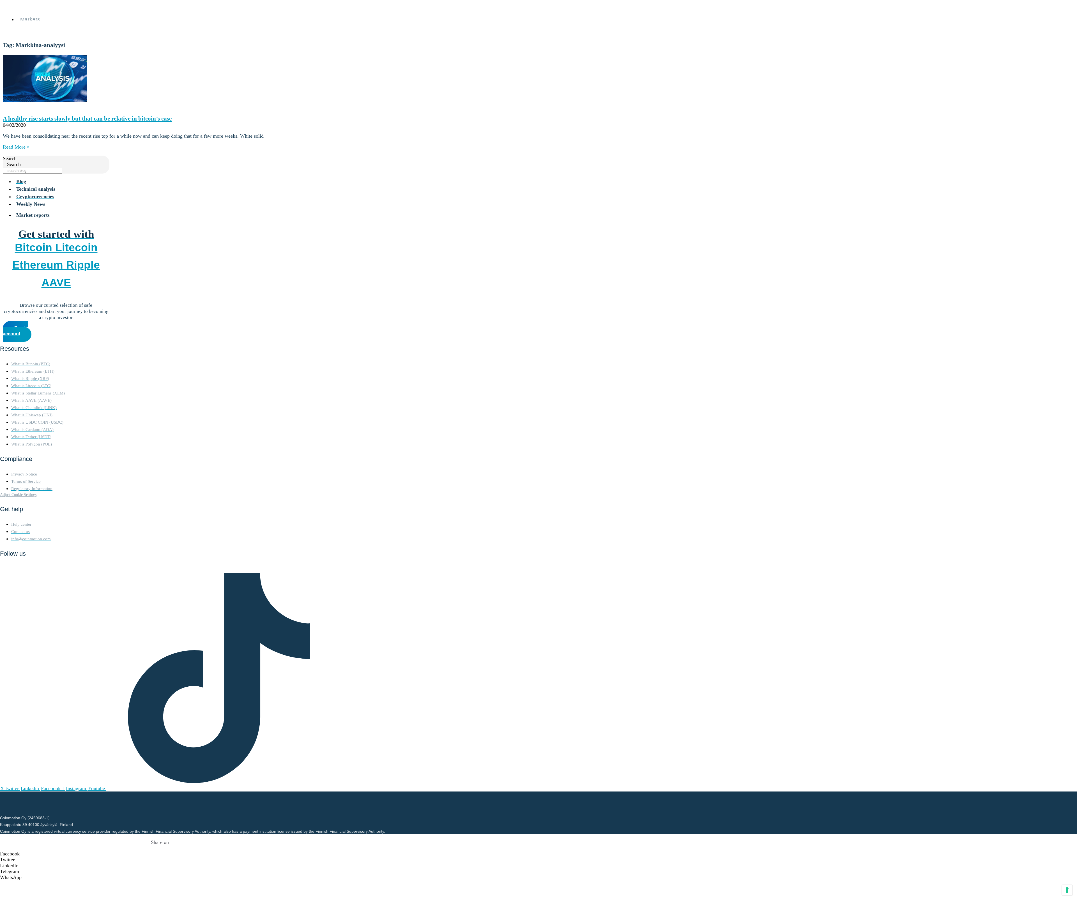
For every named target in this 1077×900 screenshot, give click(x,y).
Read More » (16, 147)
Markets (30, 19)
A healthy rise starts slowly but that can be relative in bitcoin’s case (87, 118)
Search (10, 158)
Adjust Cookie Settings (18, 494)
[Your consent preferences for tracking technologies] (1067, 890)
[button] (160, 854)
